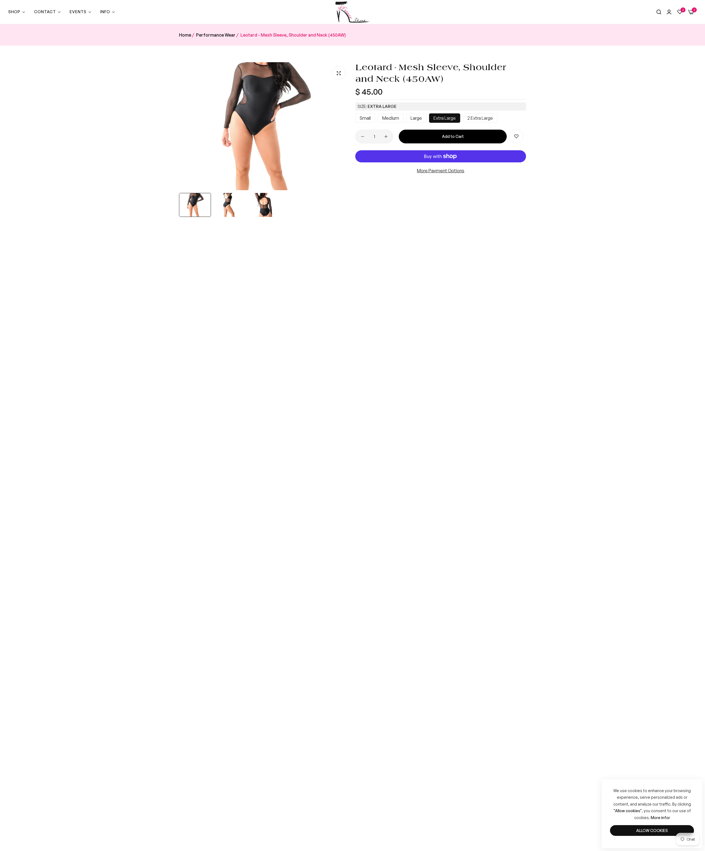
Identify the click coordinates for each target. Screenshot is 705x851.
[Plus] (386, 136)
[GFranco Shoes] (352, 12)
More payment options (440, 170)
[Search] (659, 12)
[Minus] (362, 136)
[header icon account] (669, 12)
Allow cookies (652, 830)
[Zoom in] (339, 73)
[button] (516, 136)
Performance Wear (215, 35)
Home (185, 35)
